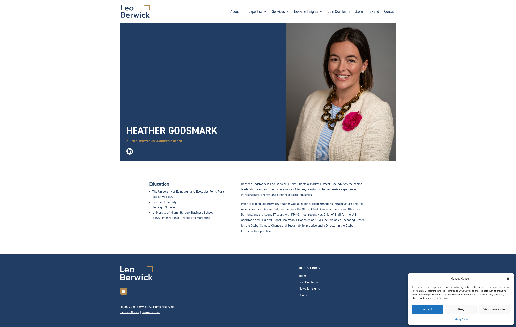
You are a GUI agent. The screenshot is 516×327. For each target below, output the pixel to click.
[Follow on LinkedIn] (123, 291)
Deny (461, 309)
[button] (508, 279)
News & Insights (306, 12)
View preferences (494, 309)
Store (359, 12)
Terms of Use (151, 312)
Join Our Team (339, 12)
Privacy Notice (461, 319)
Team (302, 276)
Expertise (255, 12)
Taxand (373, 12)
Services (278, 12)
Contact (390, 12)
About (234, 12)
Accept (427, 309)
